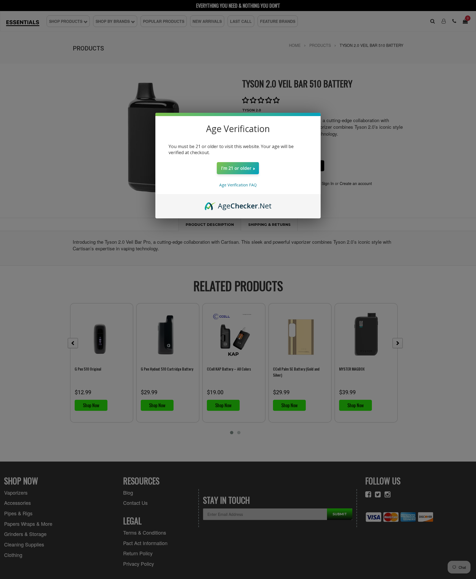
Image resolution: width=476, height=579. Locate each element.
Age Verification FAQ (238, 184)
